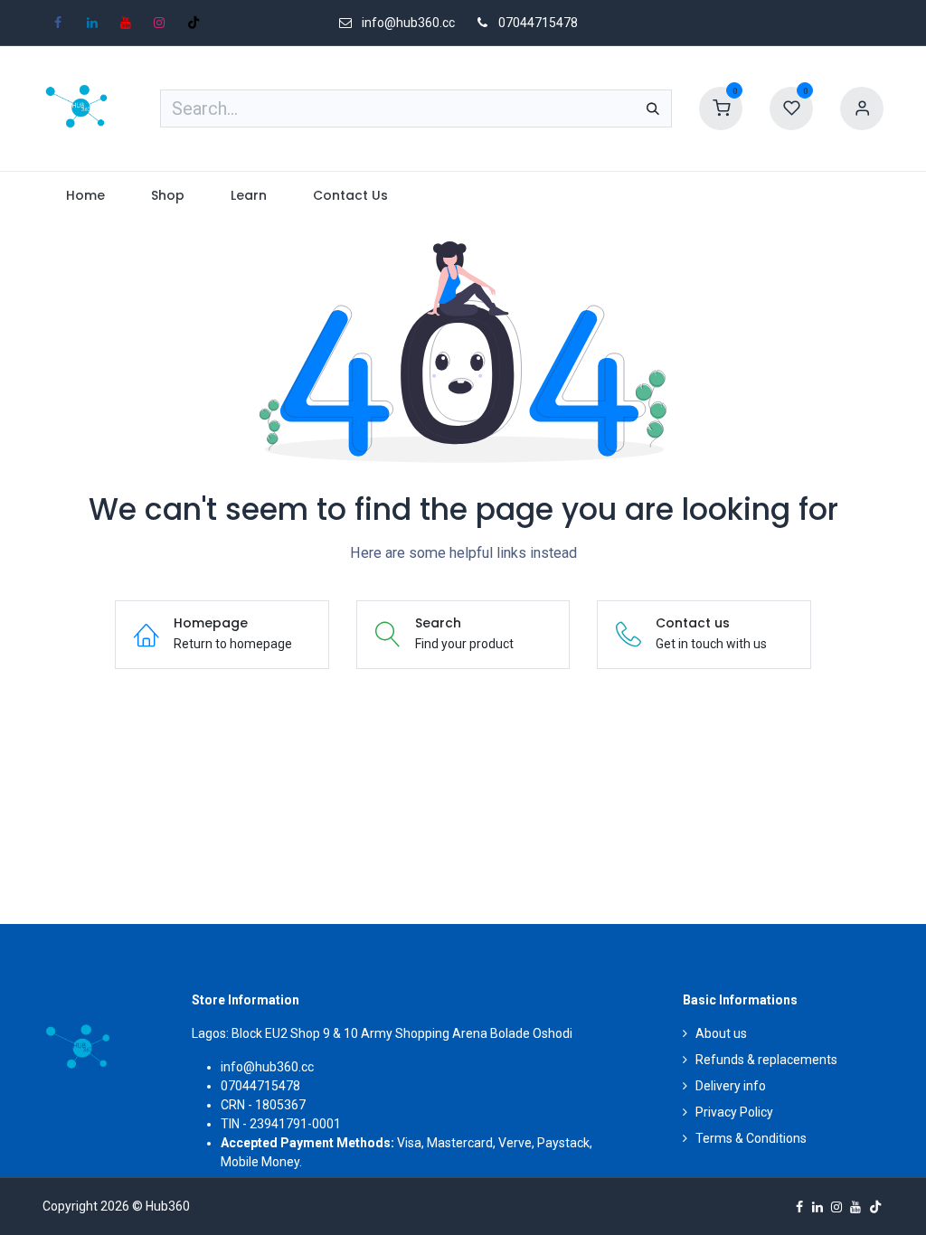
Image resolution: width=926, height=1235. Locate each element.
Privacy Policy (734, 1112)
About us (721, 1033)
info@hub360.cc (267, 1067)
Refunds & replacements (766, 1059)
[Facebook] (58, 22)
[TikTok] (193, 22)
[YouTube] (125, 22)
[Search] (653, 108)
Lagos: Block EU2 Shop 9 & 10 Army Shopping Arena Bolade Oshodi (382, 1033)
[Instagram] (159, 22)
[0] (720, 107)
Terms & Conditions (751, 1138)
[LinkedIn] (92, 22)
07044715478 (538, 22)
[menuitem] (85, 196)
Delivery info (730, 1086)
